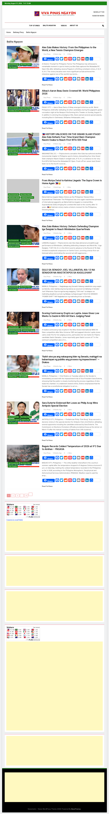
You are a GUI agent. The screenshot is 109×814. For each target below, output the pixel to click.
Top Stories (34, 26)
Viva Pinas (46, 54)
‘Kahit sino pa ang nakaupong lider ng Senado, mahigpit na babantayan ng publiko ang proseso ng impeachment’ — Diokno (72, 359)
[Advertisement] (54, 536)
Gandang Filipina (27, 197)
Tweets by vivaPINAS (14, 520)
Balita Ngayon (49, 25)
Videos (64, 26)
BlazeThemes (76, 809)
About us (74, 25)
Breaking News (14, 197)
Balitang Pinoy (26, 64)
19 (26, 496)
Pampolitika (13, 376)
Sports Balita (13, 151)
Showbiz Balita (14, 111)
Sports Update (25, 151)
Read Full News (47, 85)
